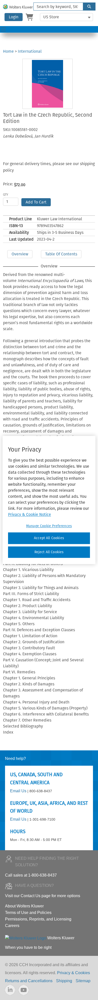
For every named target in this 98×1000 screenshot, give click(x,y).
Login (13, 17)
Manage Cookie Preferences (49, 526)
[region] (49, 500)
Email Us (18, 791)
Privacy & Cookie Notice (29, 514)
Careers (12, 925)
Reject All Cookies (49, 552)
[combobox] (56, 6)
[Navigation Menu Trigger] (3, 29)
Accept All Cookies (49, 538)
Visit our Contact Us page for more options (42, 896)
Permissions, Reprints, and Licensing (38, 919)
